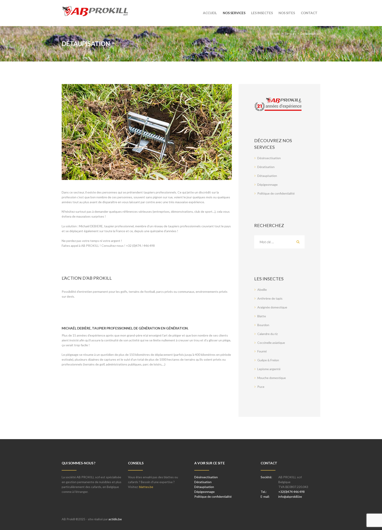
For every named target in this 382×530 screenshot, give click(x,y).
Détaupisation (267, 176)
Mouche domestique (271, 378)
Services (290, 33)
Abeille (262, 289)
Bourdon (263, 325)
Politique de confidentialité (276, 193)
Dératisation (266, 167)
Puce (260, 386)
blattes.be (146, 487)
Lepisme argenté (269, 369)
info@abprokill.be (290, 496)
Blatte (261, 316)
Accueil (275, 33)
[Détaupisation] (147, 132)
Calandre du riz (267, 334)
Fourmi (262, 351)
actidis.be (115, 519)
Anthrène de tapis (270, 298)
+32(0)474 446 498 (291, 492)
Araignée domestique (272, 307)
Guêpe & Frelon (268, 360)
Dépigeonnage (267, 184)
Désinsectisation (269, 158)
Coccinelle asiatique (271, 342)
